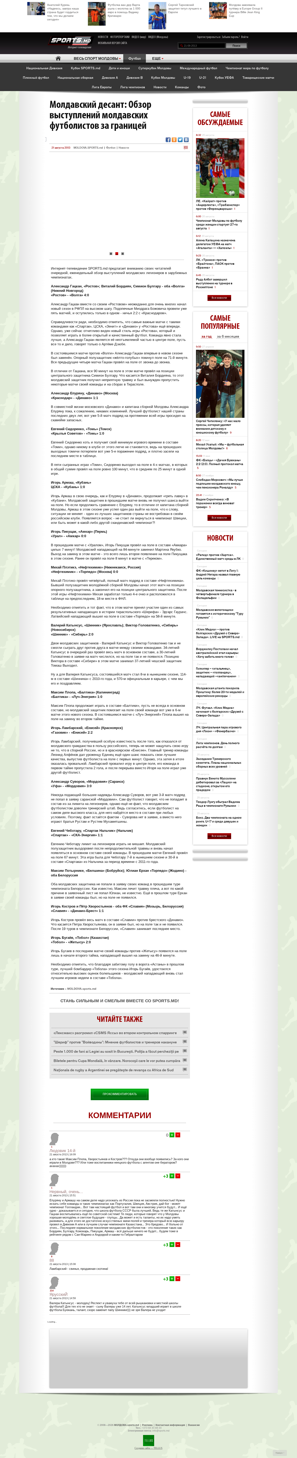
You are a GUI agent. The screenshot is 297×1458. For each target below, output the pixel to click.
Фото (201, 87)
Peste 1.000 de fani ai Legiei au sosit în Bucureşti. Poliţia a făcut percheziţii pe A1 (116, 1052)
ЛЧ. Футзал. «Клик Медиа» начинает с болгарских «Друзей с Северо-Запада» (219, 711)
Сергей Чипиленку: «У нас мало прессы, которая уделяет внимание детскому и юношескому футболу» (218, 426)
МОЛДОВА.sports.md (126, 1425)
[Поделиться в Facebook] (168, 139)
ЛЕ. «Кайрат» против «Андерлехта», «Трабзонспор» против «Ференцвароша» (218, 204)
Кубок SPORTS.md (85, 68)
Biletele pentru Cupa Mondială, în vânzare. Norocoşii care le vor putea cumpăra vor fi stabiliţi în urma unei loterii (117, 1061)
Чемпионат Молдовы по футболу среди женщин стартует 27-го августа (219, 224)
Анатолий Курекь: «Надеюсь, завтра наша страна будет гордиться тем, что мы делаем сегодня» (63, 12)
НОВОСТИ (103, 37)
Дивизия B (134, 77)
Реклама (147, 1425)
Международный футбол (198, 68)
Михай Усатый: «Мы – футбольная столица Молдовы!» (220, 446)
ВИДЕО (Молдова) (158, 37)
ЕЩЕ (156, 58)
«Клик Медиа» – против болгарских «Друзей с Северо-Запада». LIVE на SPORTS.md (219, 633)
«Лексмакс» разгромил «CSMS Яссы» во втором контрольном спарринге (115, 1032)
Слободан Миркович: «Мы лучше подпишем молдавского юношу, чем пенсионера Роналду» (219, 483)
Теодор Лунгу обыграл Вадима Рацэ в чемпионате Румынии (218, 803)
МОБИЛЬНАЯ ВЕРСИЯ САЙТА (112, 43)
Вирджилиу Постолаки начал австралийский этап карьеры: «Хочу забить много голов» (217, 652)
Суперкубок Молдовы (154, 68)
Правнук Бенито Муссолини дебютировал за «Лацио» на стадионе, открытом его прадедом (216, 784)
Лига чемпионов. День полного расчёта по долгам (218, 745)
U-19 (187, 77)
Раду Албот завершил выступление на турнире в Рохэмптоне (214, 283)
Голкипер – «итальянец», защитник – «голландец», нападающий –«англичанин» (218, 672)
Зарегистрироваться (208, 37)
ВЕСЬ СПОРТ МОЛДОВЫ (96, 58)
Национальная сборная (75, 77)
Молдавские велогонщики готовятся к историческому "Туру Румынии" (219, 613)
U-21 (202, 77)
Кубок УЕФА (224, 77)
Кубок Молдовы (163, 77)
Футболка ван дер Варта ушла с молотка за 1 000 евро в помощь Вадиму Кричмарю (124, 10)
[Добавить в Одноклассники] (174, 139)
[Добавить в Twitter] (180, 139)
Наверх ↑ (280, 1453)
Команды (182, 87)
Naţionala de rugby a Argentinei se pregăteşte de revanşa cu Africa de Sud (114, 1069)
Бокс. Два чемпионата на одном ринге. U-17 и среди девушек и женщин (218, 821)
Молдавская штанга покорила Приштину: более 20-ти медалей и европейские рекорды (220, 691)
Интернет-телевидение (81, 47)
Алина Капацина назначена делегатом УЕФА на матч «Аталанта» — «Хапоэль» (215, 244)
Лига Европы (102, 87)
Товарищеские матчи (258, 77)
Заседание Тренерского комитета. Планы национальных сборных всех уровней (218, 762)
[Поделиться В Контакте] (186, 139)
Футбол (134, 58)
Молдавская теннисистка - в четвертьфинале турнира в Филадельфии (216, 594)
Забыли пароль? (231, 37)
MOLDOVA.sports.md (81, 988)
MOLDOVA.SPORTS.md (88, 147)
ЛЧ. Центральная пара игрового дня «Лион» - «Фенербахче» (219, 729)
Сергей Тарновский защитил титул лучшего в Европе (184, 8)
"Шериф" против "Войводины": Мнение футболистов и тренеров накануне (115, 1041)
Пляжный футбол (36, 77)
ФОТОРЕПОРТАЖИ (120, 37)
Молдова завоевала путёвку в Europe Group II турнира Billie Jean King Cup (245, 10)
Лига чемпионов (132, 87)
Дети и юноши (119, 68)
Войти (244, 37)
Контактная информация (170, 1425)
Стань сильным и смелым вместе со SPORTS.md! (119, 1000)
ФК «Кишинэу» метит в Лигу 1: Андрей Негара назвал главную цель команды (218, 574)
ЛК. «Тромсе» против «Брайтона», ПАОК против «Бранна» (215, 263)
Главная (58, 58)
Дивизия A (110, 77)
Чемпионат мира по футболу (247, 68)
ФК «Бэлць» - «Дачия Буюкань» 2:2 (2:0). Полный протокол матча (219, 464)
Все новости (219, 297)
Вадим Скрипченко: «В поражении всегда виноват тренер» (215, 503)
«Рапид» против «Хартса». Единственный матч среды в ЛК (220, 556)
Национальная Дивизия (44, 68)
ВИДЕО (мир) (139, 37)
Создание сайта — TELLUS (148, 1448)
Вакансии (194, 1425)
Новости (160, 87)
